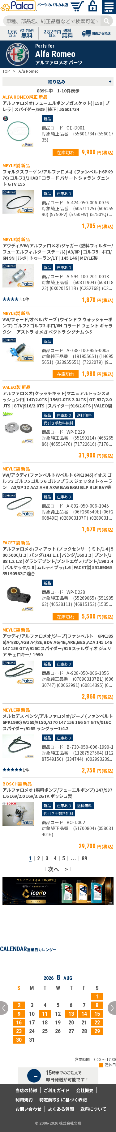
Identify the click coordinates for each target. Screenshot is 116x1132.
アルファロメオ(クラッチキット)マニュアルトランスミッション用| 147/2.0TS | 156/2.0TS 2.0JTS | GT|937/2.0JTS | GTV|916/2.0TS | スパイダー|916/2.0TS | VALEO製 (57, 399)
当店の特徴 (26, 1090)
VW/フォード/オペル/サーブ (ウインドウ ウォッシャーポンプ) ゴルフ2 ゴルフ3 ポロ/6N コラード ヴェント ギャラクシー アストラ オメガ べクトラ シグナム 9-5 (57, 325)
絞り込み (80, 81)
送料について (93, 1109)
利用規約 (24, 1099)
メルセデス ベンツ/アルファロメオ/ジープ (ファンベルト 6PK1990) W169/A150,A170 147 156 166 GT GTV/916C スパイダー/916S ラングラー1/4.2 (57, 722)
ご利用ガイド (57, 1090)
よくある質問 (61, 1109)
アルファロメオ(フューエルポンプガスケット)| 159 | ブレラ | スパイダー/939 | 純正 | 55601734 (56, 106)
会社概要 (84, 1090)
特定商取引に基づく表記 (63, 1099)
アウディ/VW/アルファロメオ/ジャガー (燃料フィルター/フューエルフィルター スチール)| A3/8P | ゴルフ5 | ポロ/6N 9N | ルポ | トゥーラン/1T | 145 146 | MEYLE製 (57, 251)
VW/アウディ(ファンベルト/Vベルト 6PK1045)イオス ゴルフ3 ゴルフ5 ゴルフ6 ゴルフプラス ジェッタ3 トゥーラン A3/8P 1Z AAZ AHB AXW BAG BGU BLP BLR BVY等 (57, 481)
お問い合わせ (28, 1109)
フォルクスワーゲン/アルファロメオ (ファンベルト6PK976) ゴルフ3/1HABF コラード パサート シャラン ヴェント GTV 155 (57, 177)
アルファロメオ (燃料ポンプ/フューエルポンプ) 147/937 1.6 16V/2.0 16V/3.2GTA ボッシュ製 (57, 793)
